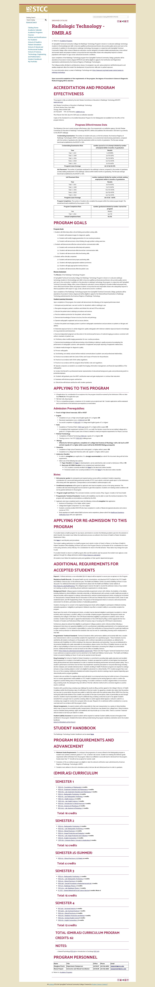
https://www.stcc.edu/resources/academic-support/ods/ (76, 651)
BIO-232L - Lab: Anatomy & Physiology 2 (70, 808)
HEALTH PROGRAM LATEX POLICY (64, 722)
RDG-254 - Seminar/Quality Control (68, 918)
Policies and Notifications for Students (37, 38)
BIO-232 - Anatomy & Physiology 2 (68, 806)
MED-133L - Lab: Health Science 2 (68, 801)
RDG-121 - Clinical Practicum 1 (67, 831)
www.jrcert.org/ (58, 102)
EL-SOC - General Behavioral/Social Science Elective (73, 890)
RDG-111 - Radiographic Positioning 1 (69, 794)
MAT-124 (81, 427)
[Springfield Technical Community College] (37, 9)
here (77, 463)
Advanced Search (31, 22)
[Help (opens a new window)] (128, 21)
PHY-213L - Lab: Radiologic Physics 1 (69, 888)
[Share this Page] (123, 21)
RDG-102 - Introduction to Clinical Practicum (71, 803)
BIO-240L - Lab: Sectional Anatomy (68, 911)
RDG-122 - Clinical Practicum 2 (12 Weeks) (70, 858)
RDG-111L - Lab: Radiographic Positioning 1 (70, 796)
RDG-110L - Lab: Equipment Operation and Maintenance (74, 792)
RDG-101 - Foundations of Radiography (69, 787)
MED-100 (84, 436)
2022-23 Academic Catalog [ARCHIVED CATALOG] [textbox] (105, 17)
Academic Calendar (35, 30)
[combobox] (111, 17)
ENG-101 (81, 420)
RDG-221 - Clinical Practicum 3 (67, 881)
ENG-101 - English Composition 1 (67, 838)
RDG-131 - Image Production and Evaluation (71, 833)
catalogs (51, 984)
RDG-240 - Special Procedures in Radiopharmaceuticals (74, 883)
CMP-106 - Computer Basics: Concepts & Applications (74, 840)
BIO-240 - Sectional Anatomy (67, 908)
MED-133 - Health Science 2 (66, 799)
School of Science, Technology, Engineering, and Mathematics (37, 54)
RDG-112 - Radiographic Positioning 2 (69, 826)
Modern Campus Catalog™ (100, 984)
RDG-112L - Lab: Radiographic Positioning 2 (71, 828)
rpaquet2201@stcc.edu (118, 969)
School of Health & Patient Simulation (35, 43)
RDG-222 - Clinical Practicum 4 (67, 913)
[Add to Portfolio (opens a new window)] (121, 21)
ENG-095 (77, 422)
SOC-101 (96, 951)
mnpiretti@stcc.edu (117, 966)
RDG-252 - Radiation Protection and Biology (71, 915)
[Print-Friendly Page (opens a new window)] (125, 21)
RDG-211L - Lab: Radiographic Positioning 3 (71, 879)
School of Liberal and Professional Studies (35, 48)
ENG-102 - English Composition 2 (68, 920)
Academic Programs (35, 32)
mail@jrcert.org (80, 112)
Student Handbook (35, 59)
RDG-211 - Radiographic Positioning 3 (69, 876)
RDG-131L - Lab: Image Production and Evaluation (73, 836)
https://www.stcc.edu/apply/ (91, 555)
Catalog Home (33, 27)
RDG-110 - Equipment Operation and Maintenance (73, 789)
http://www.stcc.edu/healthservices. (64, 586)
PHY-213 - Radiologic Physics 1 (67, 886)
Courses (31, 35)
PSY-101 (73, 951)
